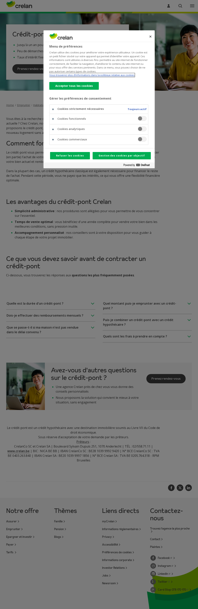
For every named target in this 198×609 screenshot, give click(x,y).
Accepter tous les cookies (74, 86)
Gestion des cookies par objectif (122, 155)
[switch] (142, 118)
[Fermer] (150, 36)
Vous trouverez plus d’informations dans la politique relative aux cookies (92, 75)
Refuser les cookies (70, 155)
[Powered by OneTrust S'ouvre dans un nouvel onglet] (138, 165)
